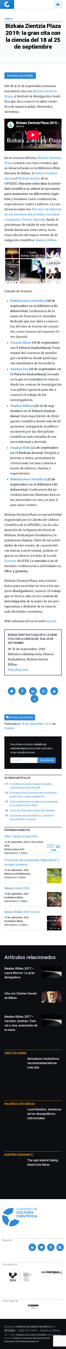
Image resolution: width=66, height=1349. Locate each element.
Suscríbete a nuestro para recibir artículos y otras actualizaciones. (31, 748)
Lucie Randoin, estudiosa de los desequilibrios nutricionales (44, 1114)
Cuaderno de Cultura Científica (31, 1335)
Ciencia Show (20, 342)
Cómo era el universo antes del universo (32, 810)
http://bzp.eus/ (18, 669)
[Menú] (58, 4)
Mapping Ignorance (18, 1154)
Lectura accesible (20, 75)
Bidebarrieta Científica (27, 301)
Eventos (9, 728)
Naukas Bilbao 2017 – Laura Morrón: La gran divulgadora (19, 973)
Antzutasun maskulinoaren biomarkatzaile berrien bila (43, 1063)
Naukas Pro (19, 369)
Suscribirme (47, 760)
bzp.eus (50, 621)
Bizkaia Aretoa (29, 178)
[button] (12, 691)
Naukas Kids (20, 447)
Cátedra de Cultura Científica (32, 1326)
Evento (8, 19)
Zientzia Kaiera (15, 1053)
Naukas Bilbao (45, 240)
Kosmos (10, 561)
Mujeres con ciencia (19, 1104)
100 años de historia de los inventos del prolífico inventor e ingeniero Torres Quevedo (33, 214)
